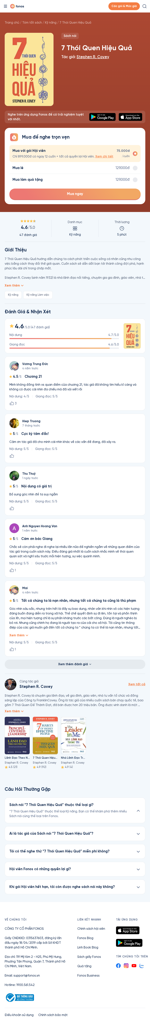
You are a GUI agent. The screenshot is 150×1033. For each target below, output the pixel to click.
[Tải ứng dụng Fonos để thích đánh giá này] (11, 456)
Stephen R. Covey (93, 57)
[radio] (75, 153)
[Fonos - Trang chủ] (17, 6)
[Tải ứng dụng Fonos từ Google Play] (129, 943)
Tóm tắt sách (32, 22)
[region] (75, 228)
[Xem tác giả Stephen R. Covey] (10, 684)
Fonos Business (88, 975)
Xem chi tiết (104, 156)
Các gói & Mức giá (124, 6)
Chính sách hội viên (91, 928)
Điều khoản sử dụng (19, 1015)
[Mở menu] (5, 6)
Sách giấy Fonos (89, 956)
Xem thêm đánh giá (73, 664)
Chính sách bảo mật (53, 1015)
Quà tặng (84, 966)
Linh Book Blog (87, 947)
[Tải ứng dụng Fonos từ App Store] (127, 930)
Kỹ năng (50, 22)
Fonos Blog (85, 938)
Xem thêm (12, 285)
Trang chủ (12, 22)
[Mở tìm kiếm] (144, 6)
